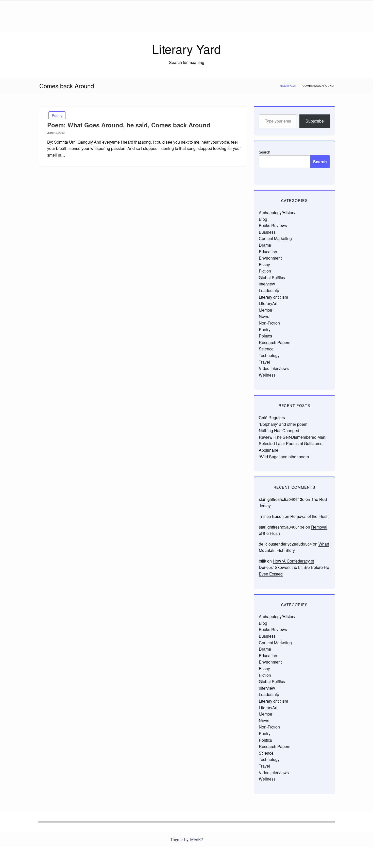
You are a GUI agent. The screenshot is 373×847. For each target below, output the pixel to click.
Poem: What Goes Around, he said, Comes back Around (128, 125)
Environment (270, 258)
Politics (265, 336)
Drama (265, 245)
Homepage (288, 85)
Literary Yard (186, 48)
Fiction (265, 271)
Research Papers (274, 342)
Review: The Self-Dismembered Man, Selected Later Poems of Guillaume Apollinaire (292, 443)
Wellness (267, 375)
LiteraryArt (268, 303)
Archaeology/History (277, 212)
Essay (264, 264)
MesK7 (196, 839)
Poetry (57, 115)
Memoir (265, 310)
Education (268, 252)
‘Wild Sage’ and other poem (284, 457)
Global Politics (272, 277)
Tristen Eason (271, 516)
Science (266, 349)
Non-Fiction (269, 323)
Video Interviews (274, 368)
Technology (269, 355)
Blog (263, 219)
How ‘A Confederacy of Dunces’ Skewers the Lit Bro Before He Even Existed (294, 567)
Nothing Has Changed (279, 430)
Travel (264, 362)
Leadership (269, 290)
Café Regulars (272, 417)
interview (267, 284)
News (264, 316)
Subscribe (315, 121)
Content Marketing (275, 238)
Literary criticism (273, 297)
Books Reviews (273, 225)
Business (267, 232)
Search (264, 152)
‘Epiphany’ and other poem (283, 424)
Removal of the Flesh (309, 516)
